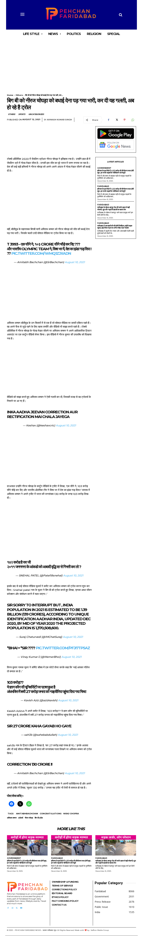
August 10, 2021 (75, 262)
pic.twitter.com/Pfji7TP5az (63, 648)
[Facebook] (108, 119)
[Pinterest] (124, 119)
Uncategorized (36, 114)
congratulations (51, 813)
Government (104, 168)
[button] (120, 15)
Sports (21, 114)
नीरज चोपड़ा (29, 818)
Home (10, 95)
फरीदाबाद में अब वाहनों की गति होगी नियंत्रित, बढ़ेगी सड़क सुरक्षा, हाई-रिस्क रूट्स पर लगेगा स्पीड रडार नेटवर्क (114, 226)
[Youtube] (21, 908)
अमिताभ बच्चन (12, 818)
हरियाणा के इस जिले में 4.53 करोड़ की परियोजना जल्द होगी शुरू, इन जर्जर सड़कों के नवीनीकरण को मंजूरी (115, 171)
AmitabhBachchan (27, 813)
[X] (116, 119)
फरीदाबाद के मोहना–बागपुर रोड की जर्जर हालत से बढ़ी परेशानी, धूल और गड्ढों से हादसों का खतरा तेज (113, 208)
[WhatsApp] (132, 119)
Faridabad (103, 186)
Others (19, 95)
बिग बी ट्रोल (39, 818)
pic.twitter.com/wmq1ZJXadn (41, 253)
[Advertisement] (71, 64)
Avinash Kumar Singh (59, 120)
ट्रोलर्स (20, 818)
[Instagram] (12, 908)
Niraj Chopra (71, 813)
